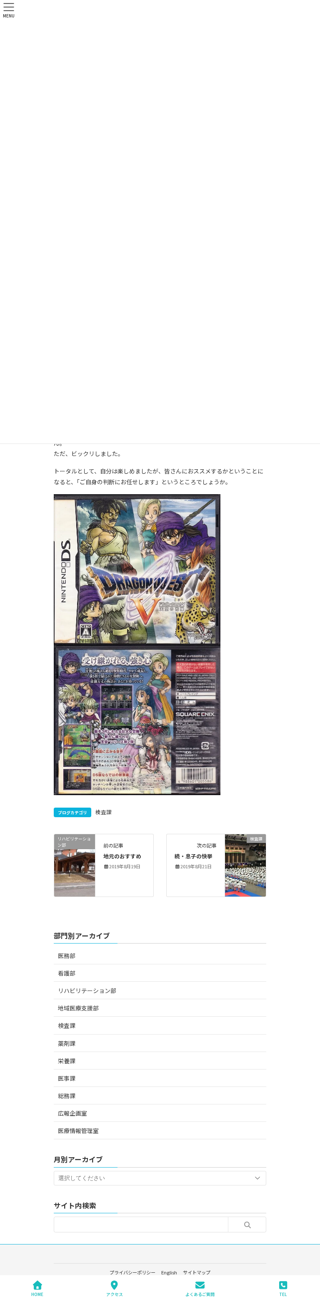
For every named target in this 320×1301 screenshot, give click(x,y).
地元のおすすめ (122, 856)
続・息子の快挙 (193, 856)
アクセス (114, 1294)
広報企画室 (72, 1113)
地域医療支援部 (78, 1008)
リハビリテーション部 (87, 990)
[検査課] (245, 864)
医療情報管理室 (78, 1130)
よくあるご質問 (200, 1294)
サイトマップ (196, 1272)
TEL (283, 1294)
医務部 (66, 955)
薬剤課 (66, 1043)
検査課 (103, 812)
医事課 (66, 1078)
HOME (37, 1294)
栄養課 (66, 1061)
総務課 (66, 1096)
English (169, 1272)
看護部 (66, 973)
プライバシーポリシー (132, 1272)
